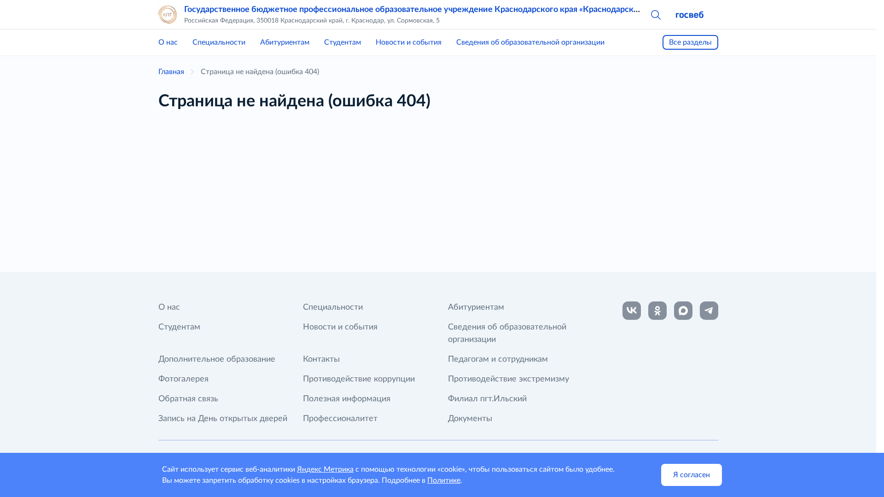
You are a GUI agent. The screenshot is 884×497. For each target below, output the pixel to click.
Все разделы (690, 42)
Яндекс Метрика (325, 469)
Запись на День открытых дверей (222, 419)
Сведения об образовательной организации (530, 42)
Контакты (321, 359)
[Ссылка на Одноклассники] (657, 310)
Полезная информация (346, 399)
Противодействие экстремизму (508, 379)
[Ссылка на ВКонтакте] (631, 310)
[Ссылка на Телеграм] (709, 310)
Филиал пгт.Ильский (487, 399)
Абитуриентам (284, 42)
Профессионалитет (340, 419)
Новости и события (409, 42)
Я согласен (691, 475)
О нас (168, 42)
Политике (443, 480)
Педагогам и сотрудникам (498, 359)
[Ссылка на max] (683, 310)
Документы (470, 419)
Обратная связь (188, 399)
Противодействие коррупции (359, 379)
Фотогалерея (183, 379)
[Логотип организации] (167, 15)
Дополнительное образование (216, 359)
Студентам (342, 42)
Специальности (218, 42)
